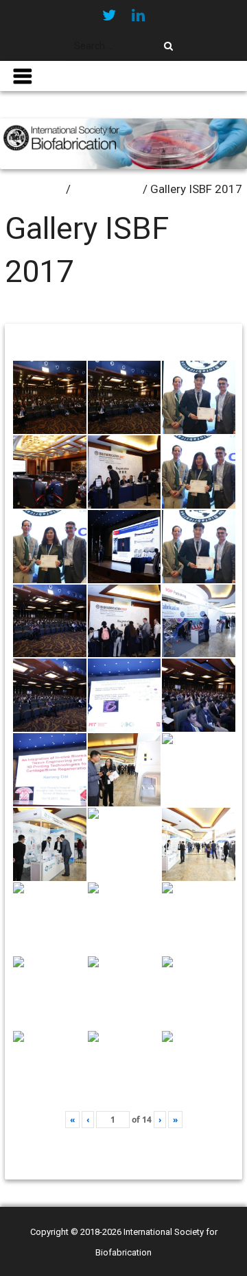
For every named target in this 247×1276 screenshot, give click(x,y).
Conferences (106, 189)
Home (47, 189)
